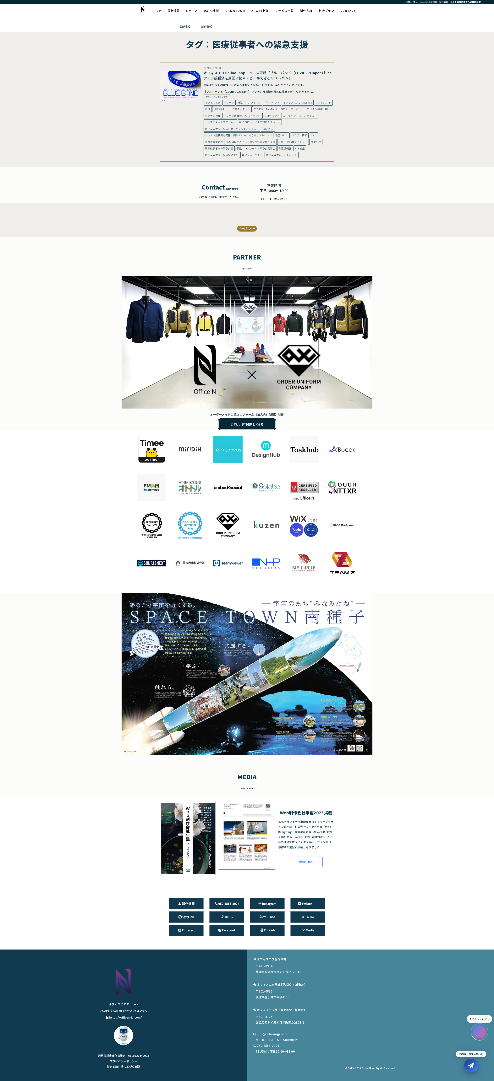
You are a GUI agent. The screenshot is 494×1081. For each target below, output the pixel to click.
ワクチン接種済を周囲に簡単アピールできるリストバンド (238, 135)
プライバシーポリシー (123, 1061)
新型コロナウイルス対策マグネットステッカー (232, 129)
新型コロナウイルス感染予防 (221, 155)
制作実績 (306, 10)
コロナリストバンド (292, 109)
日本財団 (219, 109)
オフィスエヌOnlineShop (297, 102)
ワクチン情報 (299, 135)
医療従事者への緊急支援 (219, 148)
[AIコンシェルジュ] (479, 1032)
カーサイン (289, 115)
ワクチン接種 (212, 115)
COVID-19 (267, 129)
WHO (313, 135)
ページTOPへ (247, 228)
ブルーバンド (272, 102)
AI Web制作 (260, 10)
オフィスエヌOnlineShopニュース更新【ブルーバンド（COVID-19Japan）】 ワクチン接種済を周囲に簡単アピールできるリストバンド (267, 75)
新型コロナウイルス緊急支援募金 (256, 148)
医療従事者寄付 (214, 142)
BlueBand (271, 109)
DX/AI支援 (211, 10)
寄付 (207, 109)
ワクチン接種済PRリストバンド (242, 115)
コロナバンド (272, 115)
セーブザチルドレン (238, 109)
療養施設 (316, 142)
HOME (408, 1)
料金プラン (326, 10)
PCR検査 (300, 148)
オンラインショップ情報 (217, 96)
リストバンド (323, 102)
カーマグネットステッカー (220, 122)
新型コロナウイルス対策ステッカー (259, 122)
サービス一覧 (284, 10)
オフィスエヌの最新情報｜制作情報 (430, 1)
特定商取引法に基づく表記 (123, 1066)
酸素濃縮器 (285, 148)
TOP (157, 10)
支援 (281, 142)
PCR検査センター (297, 142)
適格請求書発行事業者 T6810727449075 (123, 1055)
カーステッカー (308, 115)
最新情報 (173, 10)
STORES (258, 109)
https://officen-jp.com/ (125, 1017)
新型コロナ (281, 135)
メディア (191, 10)
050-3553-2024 (268, 1046)
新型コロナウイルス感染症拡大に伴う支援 (250, 142)
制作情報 (206, 26)
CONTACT (348, 10)
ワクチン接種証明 (317, 109)
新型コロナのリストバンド (281, 155)
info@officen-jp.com (272, 1034)
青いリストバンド (252, 155)
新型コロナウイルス (249, 102)
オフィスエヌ (212, 102)
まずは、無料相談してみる (247, 424)
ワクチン (229, 102)
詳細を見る (306, 862)
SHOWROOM (235, 10)
